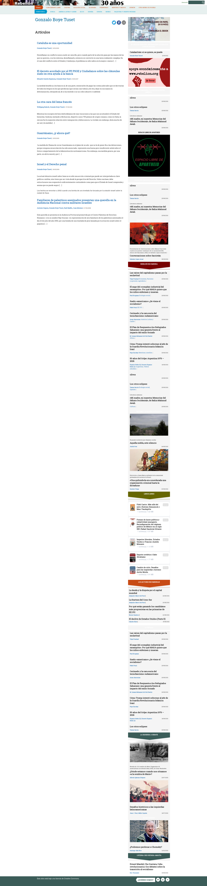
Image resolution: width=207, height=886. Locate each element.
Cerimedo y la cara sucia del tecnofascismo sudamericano (144, 314)
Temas (38, 7)
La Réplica (149, 627)
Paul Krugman (134, 295)
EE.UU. (82, 12)
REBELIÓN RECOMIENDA (149, 264)
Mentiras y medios (119, 7)
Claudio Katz (133, 622)
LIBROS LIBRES (149, 494)
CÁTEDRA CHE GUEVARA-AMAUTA (149, 855)
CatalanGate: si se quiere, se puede (146, 52)
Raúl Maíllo (68, 208)
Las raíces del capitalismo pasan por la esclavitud (148, 274)
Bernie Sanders (134, 615)
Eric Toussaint (134, 873)
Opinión (132, 7)
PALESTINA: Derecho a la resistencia (149, 180)
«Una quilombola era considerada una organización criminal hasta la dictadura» (148, 483)
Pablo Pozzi (133, 307)
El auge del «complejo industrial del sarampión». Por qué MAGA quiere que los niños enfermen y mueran (148, 289)
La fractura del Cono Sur (140, 599)
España (90, 12)
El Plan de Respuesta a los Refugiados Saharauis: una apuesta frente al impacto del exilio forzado (148, 330)
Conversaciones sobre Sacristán (145, 255)
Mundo (108, 12)
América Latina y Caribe (67, 12)
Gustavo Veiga (134, 489)
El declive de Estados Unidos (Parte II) (147, 619)
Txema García (134, 110)
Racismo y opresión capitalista (141, 280)
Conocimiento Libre (53, 7)
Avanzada (185, 2)
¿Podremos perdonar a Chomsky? (146, 847)
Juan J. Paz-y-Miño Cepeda (138, 813)
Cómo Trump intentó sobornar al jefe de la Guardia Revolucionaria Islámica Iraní (149, 347)
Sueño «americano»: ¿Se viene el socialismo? (145, 302)
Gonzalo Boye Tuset (44, 48)
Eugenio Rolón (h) (135, 365)
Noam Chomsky (149, 818)
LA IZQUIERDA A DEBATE (149, 735)
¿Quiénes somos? (145, 880)
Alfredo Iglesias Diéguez (137, 777)
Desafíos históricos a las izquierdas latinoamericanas (147, 808)
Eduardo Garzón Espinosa (46, 79)
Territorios (40, 12)
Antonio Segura (42, 208)
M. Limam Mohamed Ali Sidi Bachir (141, 336)
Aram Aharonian (135, 319)
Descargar (166, 505)
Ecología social (79, 7)
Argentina (139, 367)
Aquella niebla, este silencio (143, 443)
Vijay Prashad (134, 279)
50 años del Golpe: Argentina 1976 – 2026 (147, 359)
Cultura (67, 7)
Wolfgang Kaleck (43, 107)
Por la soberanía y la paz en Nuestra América (150, 91)
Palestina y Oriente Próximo (125, 12)
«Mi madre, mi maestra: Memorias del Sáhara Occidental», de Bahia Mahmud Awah (148, 121)
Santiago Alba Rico (136, 850)
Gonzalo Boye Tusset (136, 55)
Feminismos (104, 7)
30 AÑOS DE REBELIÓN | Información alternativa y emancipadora (149, 45)
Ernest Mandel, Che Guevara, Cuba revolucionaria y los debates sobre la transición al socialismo (147, 867)
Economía (92, 7)
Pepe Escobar (134, 353)
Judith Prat (133, 446)
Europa (99, 12)
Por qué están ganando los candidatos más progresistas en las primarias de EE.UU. (147, 609)
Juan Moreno (78, 208)
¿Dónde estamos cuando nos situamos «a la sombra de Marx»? (148, 772)
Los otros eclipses (138, 107)
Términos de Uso (86, 878)
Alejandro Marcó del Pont (137, 596)
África (52, 12)
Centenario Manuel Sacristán (149, 220)
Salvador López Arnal (136, 259)
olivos (133, 97)
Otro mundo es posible (147, 7)
